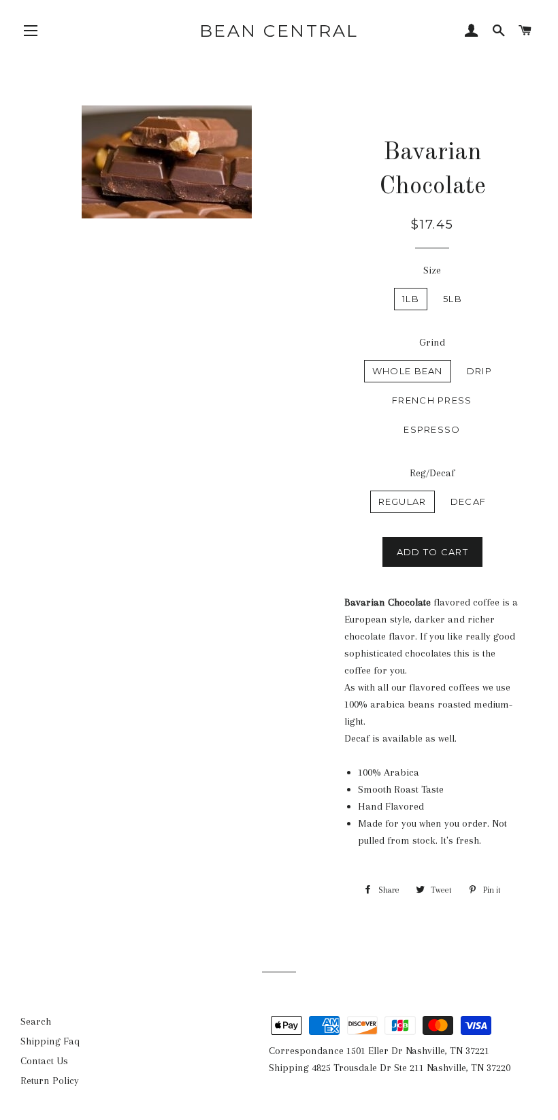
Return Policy (49, 1080)
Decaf (468, 501)
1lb (410, 298)
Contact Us (44, 1061)
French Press (432, 400)
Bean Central (279, 30)
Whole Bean (407, 370)
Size (432, 270)
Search (35, 1021)
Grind (432, 342)
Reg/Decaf (432, 473)
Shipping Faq (50, 1041)
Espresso (432, 429)
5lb (452, 298)
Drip (479, 370)
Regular (402, 501)
